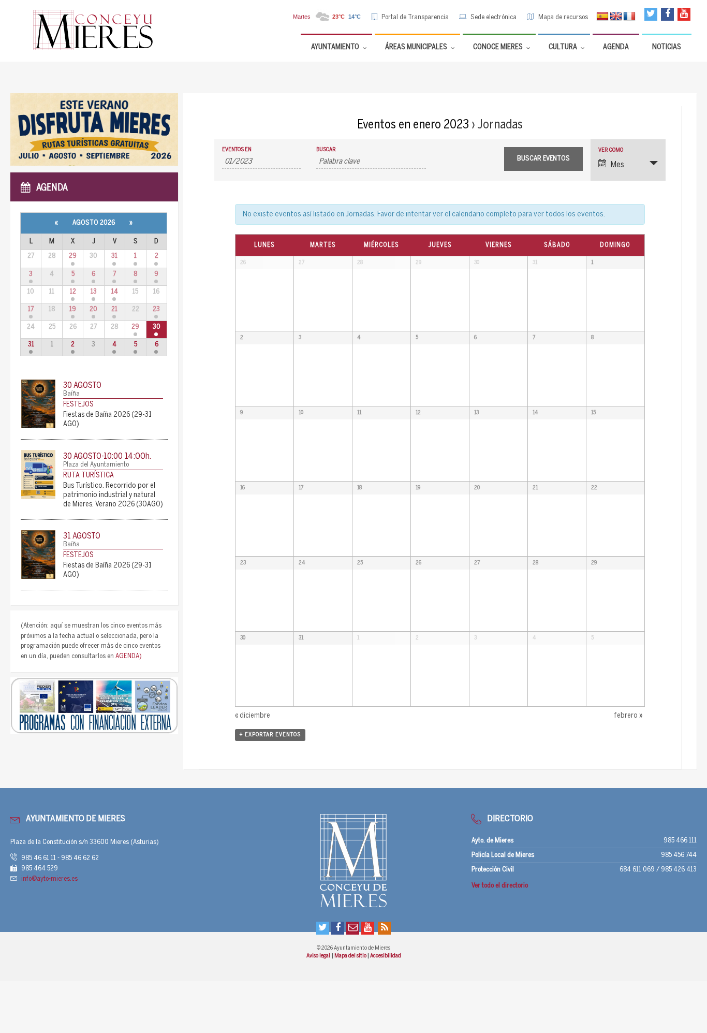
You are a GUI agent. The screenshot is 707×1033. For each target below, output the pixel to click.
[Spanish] (602, 16)
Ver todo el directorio (500, 885)
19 (72, 309)
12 (73, 291)
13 (94, 291)
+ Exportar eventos (270, 734)
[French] (629, 16)
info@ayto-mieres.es (49, 879)
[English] (616, 16)
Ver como (610, 150)
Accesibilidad (385, 955)
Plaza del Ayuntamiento (96, 464)
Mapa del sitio (350, 955)
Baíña (71, 393)
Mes (617, 165)
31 (114, 256)
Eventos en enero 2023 (413, 125)
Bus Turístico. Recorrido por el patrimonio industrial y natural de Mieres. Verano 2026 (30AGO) (113, 495)
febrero (628, 715)
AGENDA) (128, 656)
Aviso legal (318, 955)
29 (73, 256)
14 (114, 291)
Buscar (326, 149)
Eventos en (237, 149)
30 (156, 327)
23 (156, 309)
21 (114, 309)
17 (31, 309)
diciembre (252, 715)
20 (93, 309)
